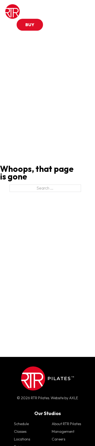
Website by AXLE (64, 398)
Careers (58, 439)
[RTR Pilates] (21, 11)
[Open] (84, 12)
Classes (20, 431)
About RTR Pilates (66, 423)
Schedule (21, 423)
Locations (22, 439)
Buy (29, 24)
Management (63, 431)
